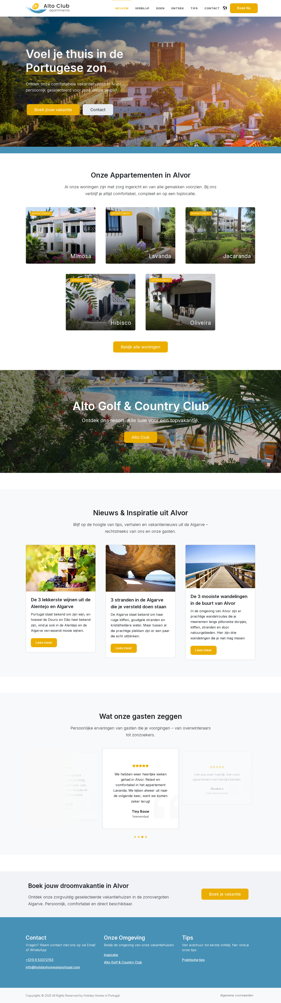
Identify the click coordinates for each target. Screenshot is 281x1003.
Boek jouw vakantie (53, 109)
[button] (135, 837)
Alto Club (141, 437)
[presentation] (22, 789)
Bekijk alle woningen (140, 346)
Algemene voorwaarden (236, 995)
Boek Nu (244, 8)
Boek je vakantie (225, 894)
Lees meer (44, 642)
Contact (98, 109)
